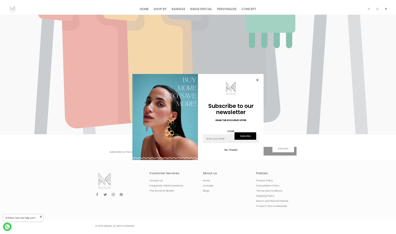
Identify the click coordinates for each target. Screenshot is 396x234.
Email (231, 131)
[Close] (257, 80)
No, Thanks (230, 150)
